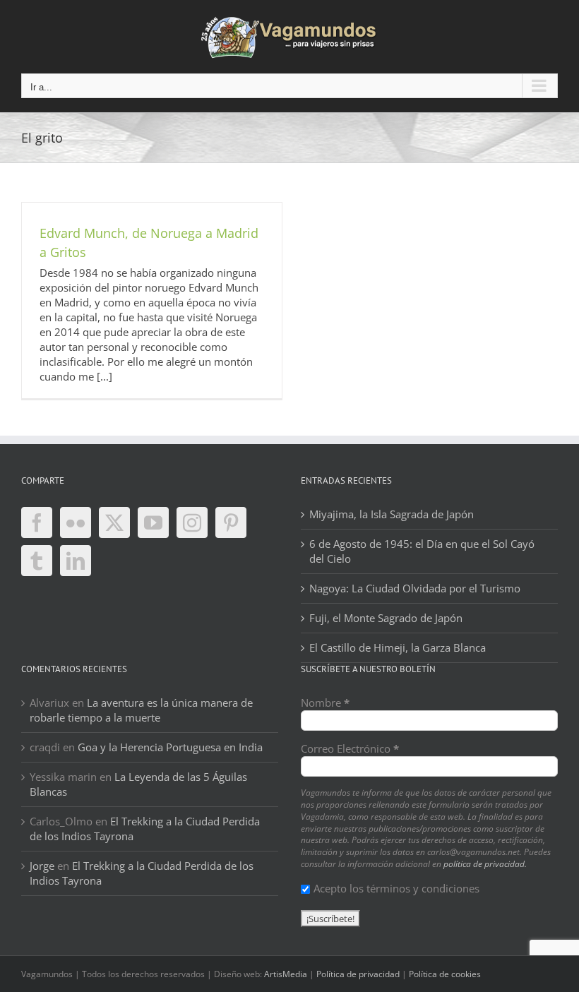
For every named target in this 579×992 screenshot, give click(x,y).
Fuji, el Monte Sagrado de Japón (385, 618)
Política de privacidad (358, 974)
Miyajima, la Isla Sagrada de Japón (391, 514)
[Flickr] (75, 522)
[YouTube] (153, 522)
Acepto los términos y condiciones (396, 888)
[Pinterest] (230, 522)
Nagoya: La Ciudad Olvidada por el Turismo (414, 588)
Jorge (42, 866)
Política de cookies (445, 974)
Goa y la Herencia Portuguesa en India (170, 747)
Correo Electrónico (350, 748)
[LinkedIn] (75, 560)
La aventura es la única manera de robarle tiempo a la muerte (141, 709)
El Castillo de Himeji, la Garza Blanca (397, 647)
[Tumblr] (36, 560)
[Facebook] (36, 522)
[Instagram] (192, 522)
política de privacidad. (485, 864)
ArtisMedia (285, 974)
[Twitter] (114, 522)
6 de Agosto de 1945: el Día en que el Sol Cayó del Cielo (422, 551)
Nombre (325, 702)
